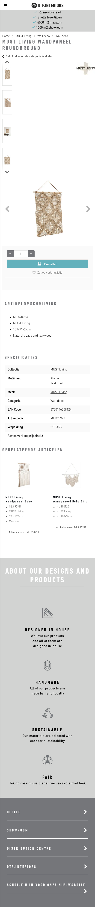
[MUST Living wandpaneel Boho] (23, 475)
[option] (7, 73)
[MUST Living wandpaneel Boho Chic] (71, 475)
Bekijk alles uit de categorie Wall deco (30, 56)
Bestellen (50, 264)
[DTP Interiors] (47, 7)
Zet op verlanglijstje (49, 272)
